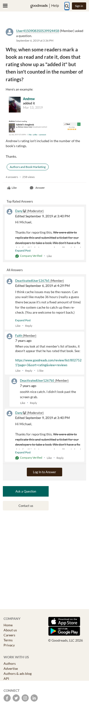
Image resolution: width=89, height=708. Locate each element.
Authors (10, 663)
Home (8, 625)
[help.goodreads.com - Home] (44, 6)
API (6, 678)
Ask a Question (25, 491)
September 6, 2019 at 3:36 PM (34, 40)
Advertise (11, 668)
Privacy (9, 645)
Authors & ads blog (18, 673)
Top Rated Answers (20, 201)
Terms (8, 640)
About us (10, 630)
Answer (40, 187)
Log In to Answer (44, 472)
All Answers (15, 270)
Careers (9, 635)
